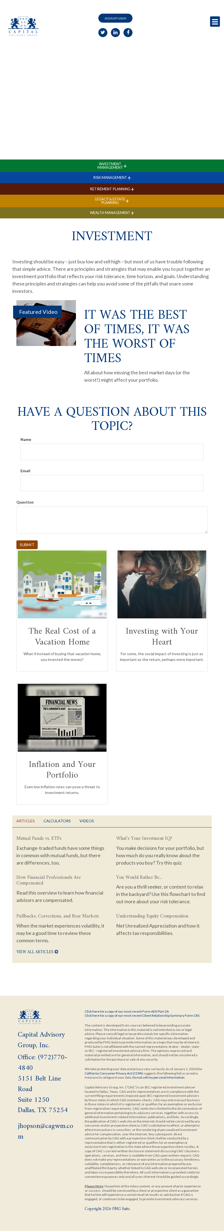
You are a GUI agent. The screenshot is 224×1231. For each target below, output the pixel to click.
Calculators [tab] (57, 820)
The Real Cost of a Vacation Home (62, 637)
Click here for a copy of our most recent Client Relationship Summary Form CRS (142, 1015)
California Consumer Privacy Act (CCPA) (114, 1073)
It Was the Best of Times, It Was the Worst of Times (137, 337)
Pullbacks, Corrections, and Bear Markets (57, 916)
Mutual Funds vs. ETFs (38, 838)
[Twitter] (102, 32)
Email (25, 470)
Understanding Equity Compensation (152, 916)
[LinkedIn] (115, 32)
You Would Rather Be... (139, 877)
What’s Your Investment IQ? (144, 838)
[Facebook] (127, 32)
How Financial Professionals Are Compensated (48, 880)
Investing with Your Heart (162, 637)
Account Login (115, 18)
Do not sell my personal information (158, 1077)
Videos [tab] (86, 820)
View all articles (35, 952)
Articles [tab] (25, 820)
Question (25, 502)
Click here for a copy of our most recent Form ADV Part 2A (127, 1011)
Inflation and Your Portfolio (62, 770)
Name (25, 439)
